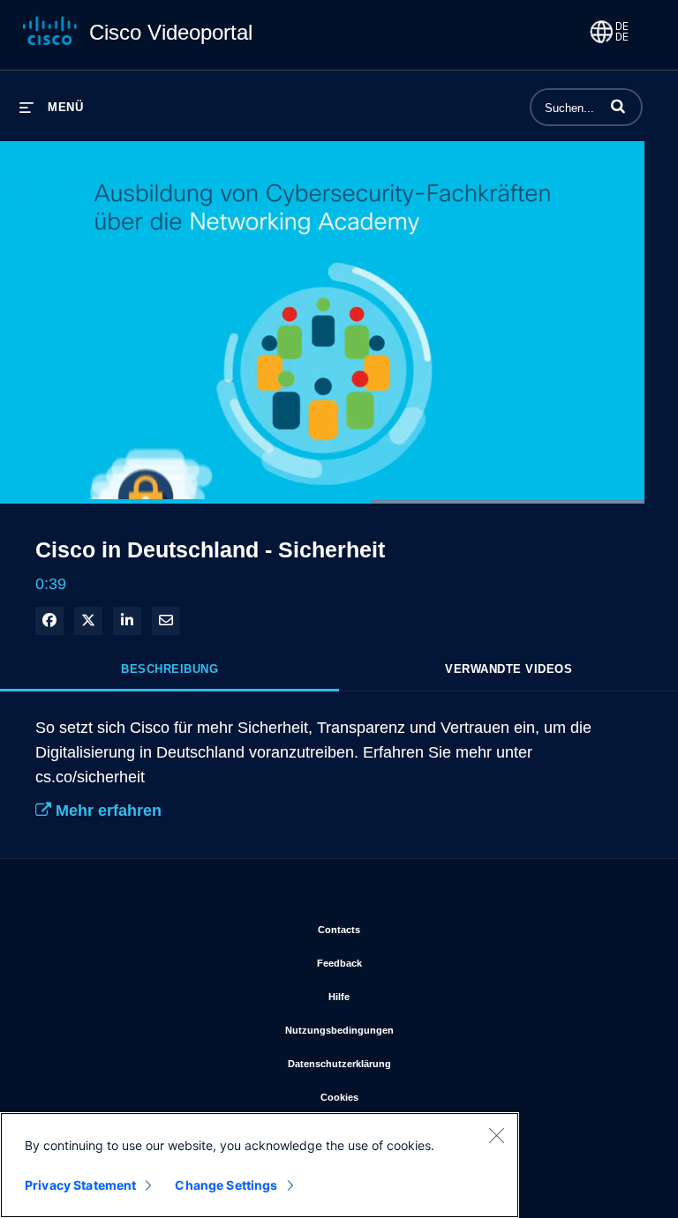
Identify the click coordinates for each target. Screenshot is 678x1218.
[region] (259, 1165)
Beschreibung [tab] (169, 669)
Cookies (412, 1096)
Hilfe (412, 996)
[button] (618, 106)
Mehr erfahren (106, 810)
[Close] (496, 1135)
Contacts (412, 929)
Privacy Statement (80, 1184)
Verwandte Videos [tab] (508, 669)
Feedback (412, 962)
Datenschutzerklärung (413, 1063)
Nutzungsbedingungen (412, 1029)
